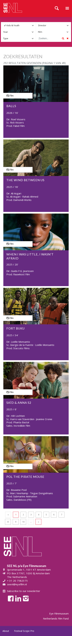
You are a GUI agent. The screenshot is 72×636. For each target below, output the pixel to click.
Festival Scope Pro (24, 630)
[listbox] (18, 25)
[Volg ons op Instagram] (25, 598)
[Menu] (67, 8)
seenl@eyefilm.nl (17, 584)
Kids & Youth (13, 25)
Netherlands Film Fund (56, 618)
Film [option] (40, 31)
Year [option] (5, 31)
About (6, 630)
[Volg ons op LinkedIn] (17, 598)
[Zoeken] (57, 8)
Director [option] (42, 25)
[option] (16, 25)
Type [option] (5, 38)
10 (23, 521)
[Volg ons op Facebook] (10, 598)
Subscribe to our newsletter (23, 591)
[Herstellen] (67, 38)
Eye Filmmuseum (59, 613)
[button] (32, 25)
